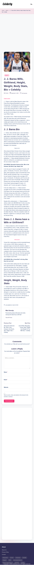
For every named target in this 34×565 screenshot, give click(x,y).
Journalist (24, 557)
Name (6, 372)
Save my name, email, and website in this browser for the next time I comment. (16, 395)
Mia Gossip (10, 310)
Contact (4, 554)
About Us (4, 550)
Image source (7, 98)
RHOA (10, 560)
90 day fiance (5, 557)
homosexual (18, 557)
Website (6, 387)
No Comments (24, 93)
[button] (9, 317)
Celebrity (7, 4)
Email (6, 379)
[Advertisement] (17, 32)
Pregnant (4, 560)
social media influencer (17, 560)
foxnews (11, 557)
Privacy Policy (5, 552)
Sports (6, 75)
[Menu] (31, 4)
